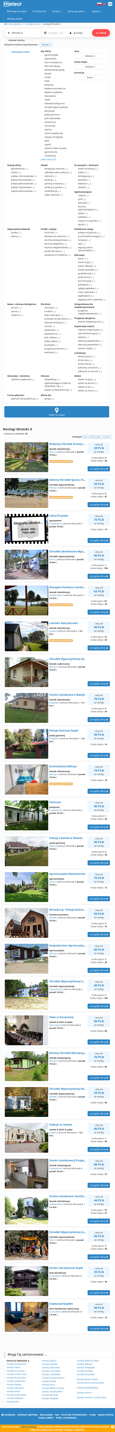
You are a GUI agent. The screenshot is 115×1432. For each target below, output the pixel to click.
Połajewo (53, 702)
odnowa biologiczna (54, 103)
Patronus (55, 802)
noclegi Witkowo (15, 1398)
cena (76, 51)
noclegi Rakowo (84, 1364)
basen (83, 258)
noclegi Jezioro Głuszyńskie (90, 1382)
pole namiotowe (52, 118)
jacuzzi (16, 307)
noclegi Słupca (49, 1360)
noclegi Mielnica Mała (88, 1360)
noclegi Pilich (48, 1384)
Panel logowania (66, 1417)
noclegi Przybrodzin (17, 1377)
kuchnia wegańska (55, 243)
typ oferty (46, 51)
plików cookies (29, 1426)
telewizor (84, 183)
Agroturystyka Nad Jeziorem (67, 874)
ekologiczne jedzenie (56, 236)
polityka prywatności (74, 1414)
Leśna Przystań (58, 515)
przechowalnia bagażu (91, 236)
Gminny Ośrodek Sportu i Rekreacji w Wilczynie (79, 480)
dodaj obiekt (46, 1417)
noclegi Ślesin (14, 1367)
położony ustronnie (89, 367)
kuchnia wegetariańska (57, 247)
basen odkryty (87, 265)
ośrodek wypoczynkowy (56, 107)
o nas (92, 1414)
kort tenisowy (86, 280)
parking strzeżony (55, 183)
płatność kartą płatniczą (25, 398)
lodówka (84, 217)
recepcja (84, 240)
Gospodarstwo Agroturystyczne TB (71, 945)
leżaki (82, 213)
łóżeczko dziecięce (55, 322)
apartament (50, 58)
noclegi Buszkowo (86, 1374)
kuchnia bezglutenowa (57, 240)
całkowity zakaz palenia (57, 172)
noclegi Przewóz (85, 1370)
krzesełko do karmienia (57, 318)
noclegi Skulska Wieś (52, 1391)
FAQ (57, 1414)
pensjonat (49, 110)
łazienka (84, 179)
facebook (9, 1414)
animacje (50, 307)
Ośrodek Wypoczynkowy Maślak (69, 1088)
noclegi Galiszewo (51, 1367)
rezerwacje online (20, 51)
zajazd (47, 144)
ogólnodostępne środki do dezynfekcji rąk (57, 384)
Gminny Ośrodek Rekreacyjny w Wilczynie (75, 1053)
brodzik (50, 311)
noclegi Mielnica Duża (53, 1388)
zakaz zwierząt (53, 194)
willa (46, 140)
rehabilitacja (52, 191)
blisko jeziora (86, 356)
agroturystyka (51, 54)
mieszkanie (50, 95)
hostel (47, 77)
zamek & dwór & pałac (55, 148)
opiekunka (51, 330)
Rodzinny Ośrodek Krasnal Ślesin (69, 444)
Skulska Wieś (55, 595)
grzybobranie (86, 273)
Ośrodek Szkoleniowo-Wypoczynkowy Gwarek (78, 551)
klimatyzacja (86, 176)
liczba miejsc (80, 61)
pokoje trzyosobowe (22, 187)
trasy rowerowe (87, 292)
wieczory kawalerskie (90, 340)
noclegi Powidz (14, 1384)
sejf (81, 243)
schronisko (49, 125)
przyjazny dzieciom (55, 348)
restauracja (50, 155)
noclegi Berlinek (50, 1394)
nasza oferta (106, 1414)
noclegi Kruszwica (16, 1370)
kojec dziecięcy (53, 315)
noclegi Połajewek (86, 1367)
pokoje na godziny (89, 232)
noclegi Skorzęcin (15, 1387)
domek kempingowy (54, 69)
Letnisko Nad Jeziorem (63, 623)
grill (82, 199)
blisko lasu (85, 360)
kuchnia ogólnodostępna (88, 208)
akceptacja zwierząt (56, 168)
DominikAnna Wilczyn (63, 766)
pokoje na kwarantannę (58, 389)
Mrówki (53, 917)
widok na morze (87, 390)
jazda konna (86, 277)
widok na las (86, 386)
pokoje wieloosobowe (23, 191)
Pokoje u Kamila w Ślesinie (66, 838)
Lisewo (52, 631)
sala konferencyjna (89, 333)
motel (47, 99)
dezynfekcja (52, 379)
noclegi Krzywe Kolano (53, 1377)
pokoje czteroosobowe (24, 176)
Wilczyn (53, 487)
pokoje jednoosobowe (23, 183)
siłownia (17, 315)
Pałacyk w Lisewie (60, 1124)
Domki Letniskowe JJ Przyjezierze (70, 1160)
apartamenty (19, 168)
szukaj (102, 32)
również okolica (16, 40)
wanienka (51, 352)
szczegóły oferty (98, 468)
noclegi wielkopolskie (87, 1387)
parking (50, 179)
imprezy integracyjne (90, 329)
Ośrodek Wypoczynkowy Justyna (70, 1232)
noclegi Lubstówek (51, 1374)
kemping (48, 84)
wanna (16, 236)
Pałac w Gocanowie (61, 1017)
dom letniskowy (52, 66)
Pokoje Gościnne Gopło (63, 730)
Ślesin (52, 451)
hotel (47, 81)
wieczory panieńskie (90, 344)
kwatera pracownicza (55, 88)
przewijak (51, 344)
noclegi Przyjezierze (17, 1363)
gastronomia (50, 151)
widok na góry (87, 379)
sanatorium (50, 122)
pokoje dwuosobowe (23, 179)
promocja (79, 72)
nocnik (49, 326)
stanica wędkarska (53, 133)
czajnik (83, 195)
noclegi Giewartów (16, 1381)
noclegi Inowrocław (16, 1394)
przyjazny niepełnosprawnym (89, 312)
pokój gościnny (51, 114)
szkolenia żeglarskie (23, 379)
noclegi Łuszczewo (51, 1370)
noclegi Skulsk (49, 1381)
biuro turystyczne (53, 62)
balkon (83, 172)
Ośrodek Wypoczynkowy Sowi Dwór (72, 981)
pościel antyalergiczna (91, 321)
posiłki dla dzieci (54, 251)
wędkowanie (86, 295)
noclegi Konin (13, 1391)
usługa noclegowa (53, 137)
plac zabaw (51, 337)
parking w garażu (55, 187)
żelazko (83, 187)
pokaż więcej (47, 159)
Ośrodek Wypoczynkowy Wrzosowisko (73, 659)
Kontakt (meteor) (27, 1414)
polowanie (85, 284)
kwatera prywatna (53, 92)
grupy (49, 398)
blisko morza (86, 363)
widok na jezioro (88, 383)
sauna (16, 311)
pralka (16, 232)
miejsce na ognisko (89, 220)
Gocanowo (54, 1025)
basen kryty (85, 262)
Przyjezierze (55, 523)
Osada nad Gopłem (61, 1303)
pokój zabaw (52, 341)
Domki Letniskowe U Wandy (67, 694)
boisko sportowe (88, 269)
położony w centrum (90, 371)
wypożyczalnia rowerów (91, 299)
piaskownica (52, 333)
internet (50, 176)
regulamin (46, 1414)
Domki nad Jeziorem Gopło (66, 1268)
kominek (84, 202)
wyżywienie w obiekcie (57, 254)
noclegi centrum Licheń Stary (91, 1397)
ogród (83, 224)
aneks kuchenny (88, 168)
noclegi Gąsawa (50, 1364)
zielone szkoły (86, 348)
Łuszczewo (54, 1275)
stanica (48, 129)
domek (47, 73)
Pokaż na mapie (57, 414)
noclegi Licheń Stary (17, 1374)
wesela (83, 337)
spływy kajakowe (88, 288)
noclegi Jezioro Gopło (87, 1379)
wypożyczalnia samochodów (86, 249)
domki (16, 172)
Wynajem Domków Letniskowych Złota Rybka (78, 587)
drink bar (50, 232)
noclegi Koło (13, 1401)
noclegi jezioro (84, 1392)
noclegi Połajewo (50, 1398)
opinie (107, 437)
